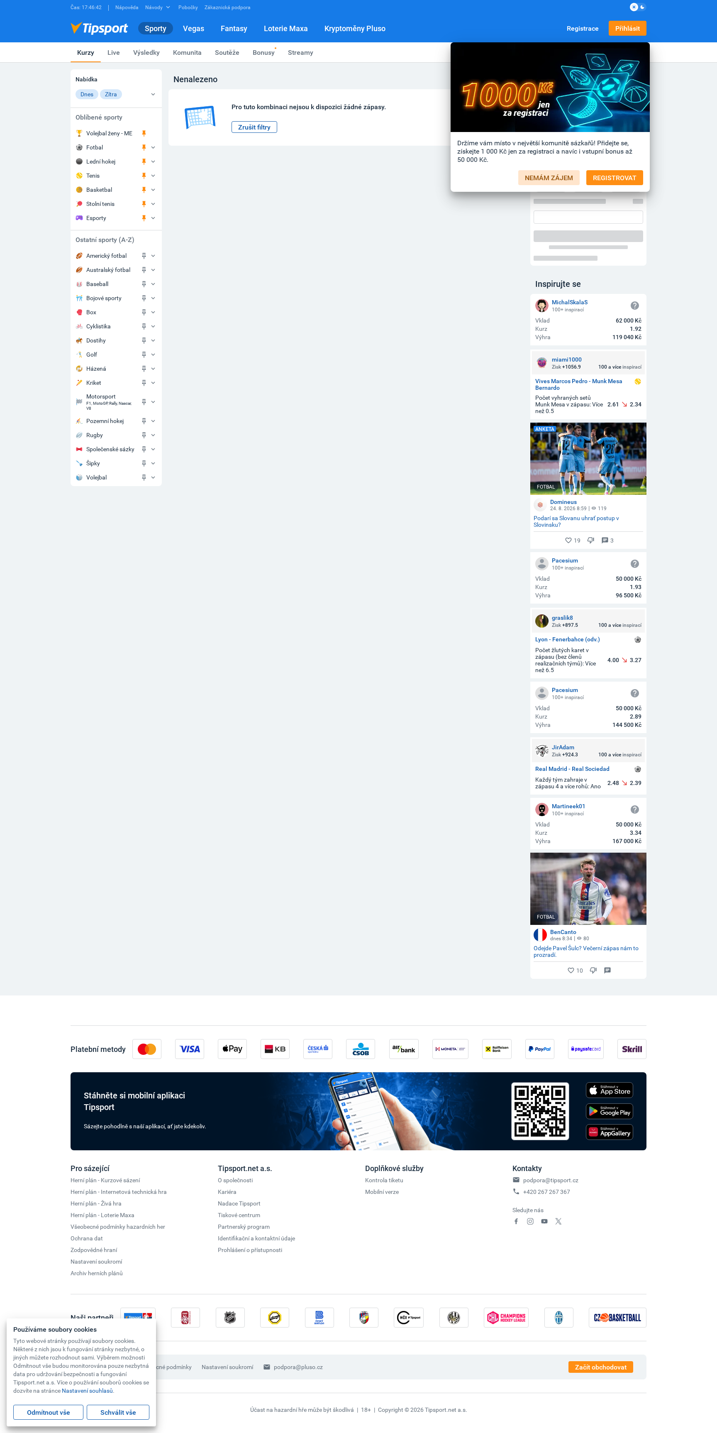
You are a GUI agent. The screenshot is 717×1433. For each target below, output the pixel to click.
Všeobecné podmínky (164, 1367)
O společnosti (235, 1180)
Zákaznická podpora (228, 7)
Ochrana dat (87, 1238)
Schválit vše (118, 1412)
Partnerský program (244, 1226)
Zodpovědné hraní (94, 1250)
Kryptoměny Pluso (354, 28)
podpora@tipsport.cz (550, 1180)
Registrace (583, 28)
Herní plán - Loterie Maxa (102, 1215)
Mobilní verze (382, 1192)
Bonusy (264, 52)
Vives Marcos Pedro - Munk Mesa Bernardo (578, 384)
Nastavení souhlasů (87, 1390)
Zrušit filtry (254, 127)
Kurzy (85, 52)
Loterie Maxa (286, 28)
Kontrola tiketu (384, 1180)
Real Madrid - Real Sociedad (572, 769)
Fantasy (234, 28)
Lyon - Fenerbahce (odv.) (567, 639)
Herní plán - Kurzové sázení (105, 1180)
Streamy (300, 52)
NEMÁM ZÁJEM (549, 177)
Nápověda (127, 7)
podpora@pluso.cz (298, 1367)
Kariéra (227, 1192)
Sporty (155, 28)
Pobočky (188, 7)
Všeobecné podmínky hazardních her (118, 1226)
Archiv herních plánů (97, 1273)
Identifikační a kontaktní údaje (256, 1238)
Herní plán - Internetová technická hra (119, 1192)
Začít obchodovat (601, 1367)
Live (113, 52)
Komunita (187, 52)
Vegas (193, 28)
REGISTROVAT (615, 177)
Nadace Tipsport (239, 1203)
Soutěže (227, 52)
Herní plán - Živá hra (96, 1203)
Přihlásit (627, 28)
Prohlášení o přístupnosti (250, 1250)
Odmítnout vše (48, 1412)
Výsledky (146, 52)
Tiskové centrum (239, 1215)
